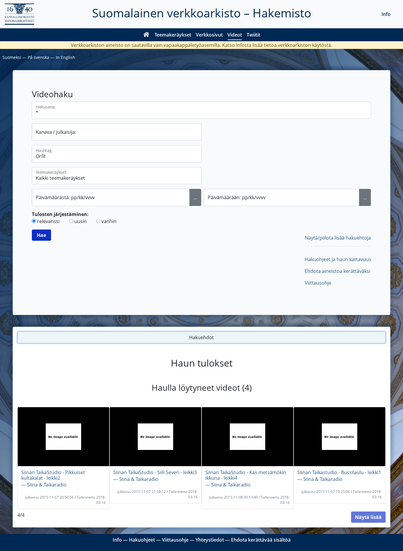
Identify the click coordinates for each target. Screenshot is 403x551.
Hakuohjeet (142, 540)
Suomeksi (11, 57)
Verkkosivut (209, 35)
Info (386, 14)
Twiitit (253, 35)
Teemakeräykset (173, 35)
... (195, 197)
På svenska (38, 57)
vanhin (109, 221)
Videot (234, 35)
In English (65, 57)
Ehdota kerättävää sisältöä (261, 540)
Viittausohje (318, 283)
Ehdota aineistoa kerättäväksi (337, 271)
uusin (80, 221)
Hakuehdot (201, 337)
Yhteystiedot (210, 540)
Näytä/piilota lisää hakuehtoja (338, 238)
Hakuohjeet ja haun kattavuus (338, 259)
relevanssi (48, 221)
